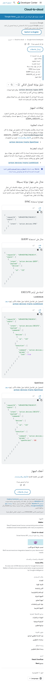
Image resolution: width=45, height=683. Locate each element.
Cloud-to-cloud (33, 9)
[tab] (39, 207)
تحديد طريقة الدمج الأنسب (35, 547)
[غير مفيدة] (25, 44)
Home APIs (39, 563)
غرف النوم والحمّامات (37, 604)
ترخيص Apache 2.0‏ (37, 503)
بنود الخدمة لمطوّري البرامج (35, 636)
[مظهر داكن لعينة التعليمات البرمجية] (38, 212)
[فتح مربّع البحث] (14, 2)
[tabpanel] (22, 222)
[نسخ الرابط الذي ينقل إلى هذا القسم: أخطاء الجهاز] (29, 471)
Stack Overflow (37, 659)
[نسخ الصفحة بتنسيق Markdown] (12, 85)
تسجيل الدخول (7, 3)
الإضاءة (41, 580)
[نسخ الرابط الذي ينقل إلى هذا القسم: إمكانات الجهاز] (28, 108)
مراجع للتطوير (39, 625)
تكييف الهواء (39, 584)
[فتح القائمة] (40, 2)
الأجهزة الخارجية (38, 608)
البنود (41, 673)
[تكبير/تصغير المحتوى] (31, 56)
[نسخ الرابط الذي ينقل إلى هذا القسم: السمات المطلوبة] (28, 125)
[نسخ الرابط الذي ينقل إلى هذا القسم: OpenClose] (32, 383)
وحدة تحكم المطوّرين (37, 649)
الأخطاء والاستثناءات (24, 138)
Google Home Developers (35, 39)
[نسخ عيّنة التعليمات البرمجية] (41, 212)
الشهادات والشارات (38, 617)
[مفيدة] (28, 44)
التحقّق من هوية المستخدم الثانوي (16, 169)
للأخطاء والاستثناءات (21, 477)
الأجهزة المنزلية (39, 596)
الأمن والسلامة (39, 588)
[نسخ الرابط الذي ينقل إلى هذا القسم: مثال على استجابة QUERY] (19, 239)
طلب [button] (39, 208)
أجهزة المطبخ (39, 600)
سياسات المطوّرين (38, 640)
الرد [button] (33, 208)
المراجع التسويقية (38, 621)
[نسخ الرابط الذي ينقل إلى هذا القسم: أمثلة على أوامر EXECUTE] (19, 292)
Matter (40, 522)
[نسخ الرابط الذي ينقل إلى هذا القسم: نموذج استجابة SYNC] (22, 202)
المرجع (10, 39)
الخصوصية (35, 673)
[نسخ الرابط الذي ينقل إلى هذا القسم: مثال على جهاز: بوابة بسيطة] (14, 182)
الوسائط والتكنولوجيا (37, 592)
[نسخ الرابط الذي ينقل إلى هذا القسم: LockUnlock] (31, 297)
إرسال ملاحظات (35, 49)
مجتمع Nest (39, 663)
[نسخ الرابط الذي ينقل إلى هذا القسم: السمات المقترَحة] (28, 148)
